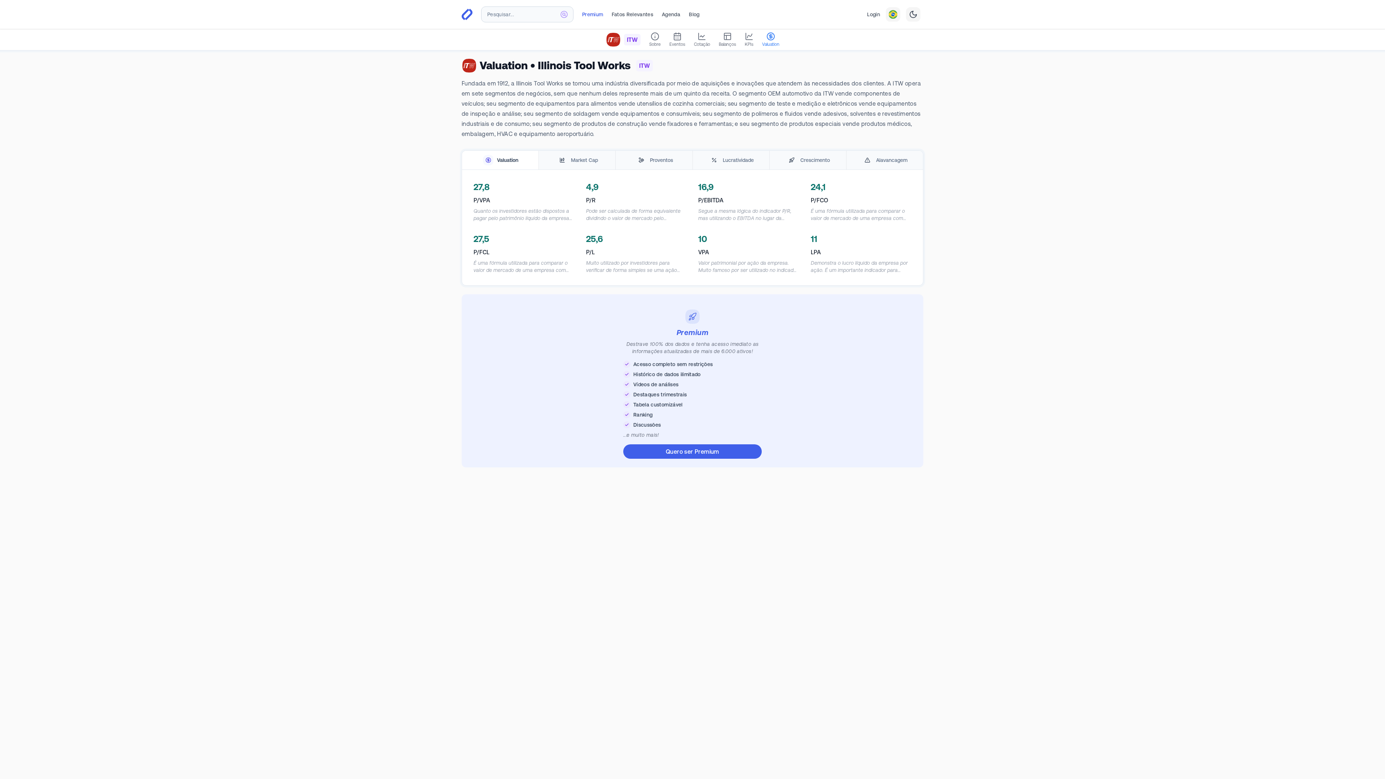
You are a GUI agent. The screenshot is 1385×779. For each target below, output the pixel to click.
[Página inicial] (467, 14)
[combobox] (527, 14)
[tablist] (692, 160)
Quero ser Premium (692, 451)
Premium (592, 14)
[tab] (500, 160)
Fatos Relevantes (632, 14)
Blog (694, 14)
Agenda (671, 14)
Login (873, 14)
